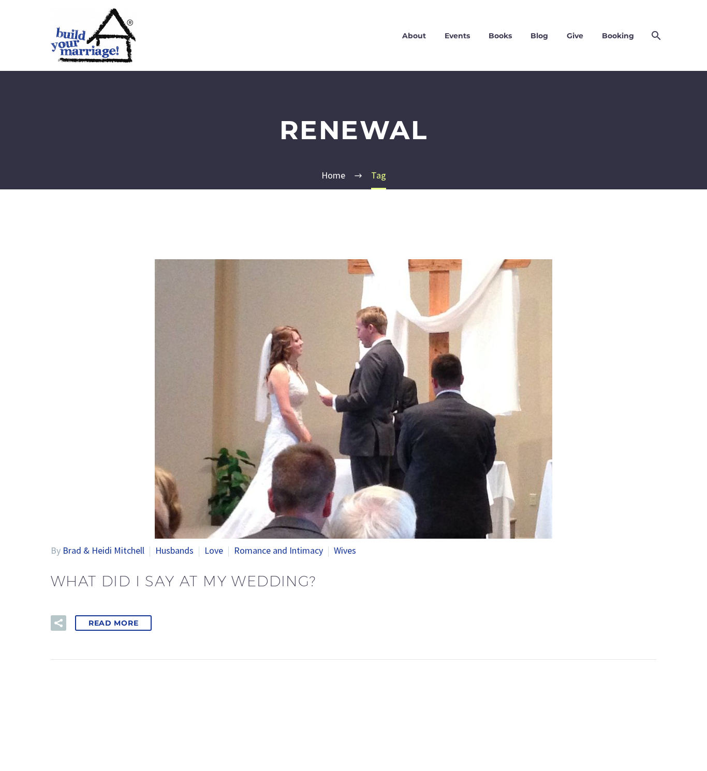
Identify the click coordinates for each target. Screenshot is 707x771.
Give (575, 35)
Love (213, 550)
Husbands (174, 550)
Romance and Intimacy (278, 550)
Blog (539, 35)
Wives (345, 550)
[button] (58, 623)
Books (500, 35)
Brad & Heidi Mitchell (103, 550)
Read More (113, 623)
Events (457, 35)
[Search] (655, 35)
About (414, 35)
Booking (618, 35)
